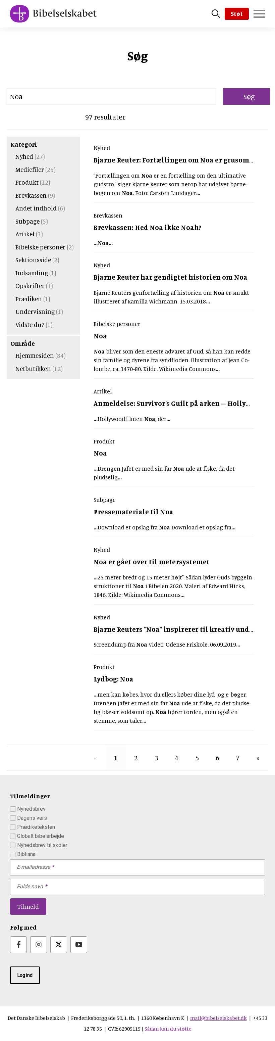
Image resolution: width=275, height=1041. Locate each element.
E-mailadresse (33, 867)
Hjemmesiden (34, 355)
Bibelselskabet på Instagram (38, 944)
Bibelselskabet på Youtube (78, 944)
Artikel (25, 234)
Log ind (25, 975)
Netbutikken (33, 368)
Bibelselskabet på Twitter (58, 944)
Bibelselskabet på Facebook (18, 944)
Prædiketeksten (36, 827)
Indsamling (31, 273)
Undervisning (35, 311)
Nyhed (24, 156)
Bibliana (26, 854)
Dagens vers (32, 818)
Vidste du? (29, 324)
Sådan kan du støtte (168, 1028)
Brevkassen (31, 195)
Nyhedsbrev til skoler (42, 845)
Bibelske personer (40, 247)
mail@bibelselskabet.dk (218, 1017)
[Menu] (259, 14)
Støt (237, 13)
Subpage (27, 221)
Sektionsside (33, 260)
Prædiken (28, 298)
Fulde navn (30, 886)
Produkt (27, 182)
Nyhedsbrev (31, 809)
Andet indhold (36, 208)
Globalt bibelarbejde (40, 836)
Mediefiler (29, 169)
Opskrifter (30, 285)
